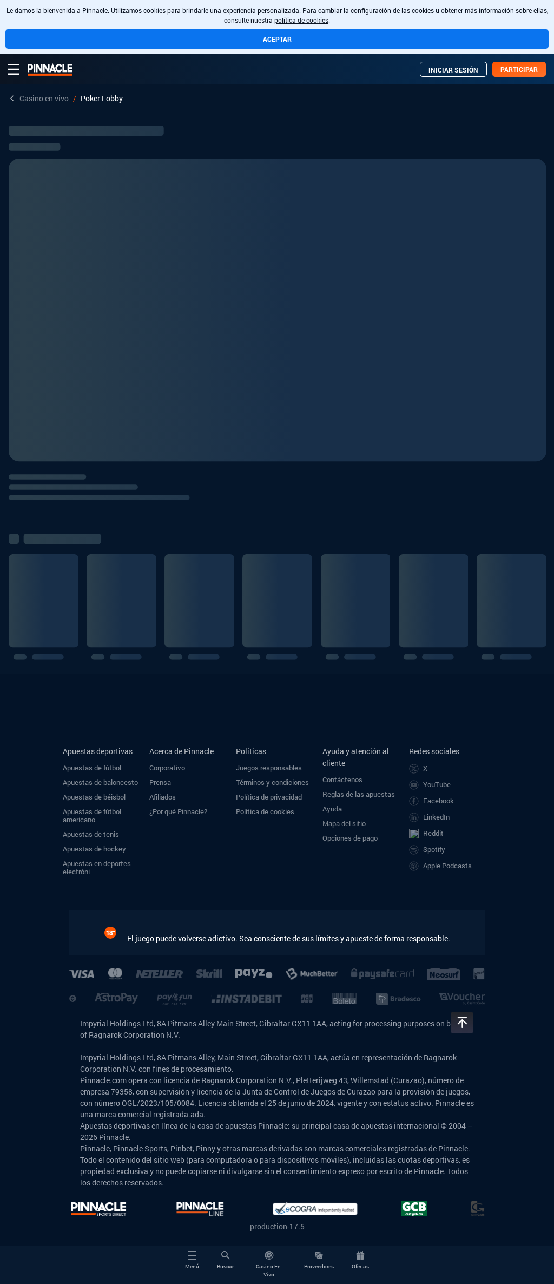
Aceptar (277, 39)
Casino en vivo (44, 98)
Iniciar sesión (453, 69)
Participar (519, 69)
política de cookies (301, 20)
